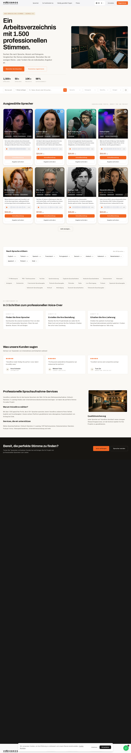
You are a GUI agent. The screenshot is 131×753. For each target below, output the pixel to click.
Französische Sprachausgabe (36, 283)
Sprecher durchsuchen (14, 69)
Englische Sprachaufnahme (71, 278)
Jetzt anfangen (101, 448)
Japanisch (12, 261)
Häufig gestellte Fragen (64, 3)
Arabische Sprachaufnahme (91, 278)
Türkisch (24, 256)
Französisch (50, 256)
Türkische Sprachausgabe (56, 283)
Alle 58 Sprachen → (119, 251)
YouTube (41, 278)
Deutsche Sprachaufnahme (76, 287)
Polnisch (24, 261)
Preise (78, 3)
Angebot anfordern (18, 162)
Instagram (9, 283)
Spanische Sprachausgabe (117, 283)
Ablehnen (94, 747)
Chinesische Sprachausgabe (96, 287)
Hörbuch (49, 287)
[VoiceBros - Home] (10, 3)
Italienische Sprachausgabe (35, 287)
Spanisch (37, 256)
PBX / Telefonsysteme (28, 278)
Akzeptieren (105, 747)
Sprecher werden (119, 448)
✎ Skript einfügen (21, 90)
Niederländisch (116, 256)
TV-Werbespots (13, 278)
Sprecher (36, 3)
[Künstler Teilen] (30, 111)
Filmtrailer (71, 283)
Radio (80, 283)
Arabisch (89, 256)
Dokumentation (107, 278)
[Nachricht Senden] (26, 111)
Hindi (34, 261)
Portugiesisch (64, 256)
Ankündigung (60, 287)
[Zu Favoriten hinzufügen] (23, 111)
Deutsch (78, 256)
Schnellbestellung (18, 157)
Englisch (12, 256)
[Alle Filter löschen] (126, 90)
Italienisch (102, 256)
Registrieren (122, 3)
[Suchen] (65, 90)
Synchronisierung (54, 278)
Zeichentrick (19, 283)
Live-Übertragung (91, 283)
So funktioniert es (47, 3)
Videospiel (119, 278)
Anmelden (111, 3)
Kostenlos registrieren (36, 69)
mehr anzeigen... (65, 229)
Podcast (102, 283)
